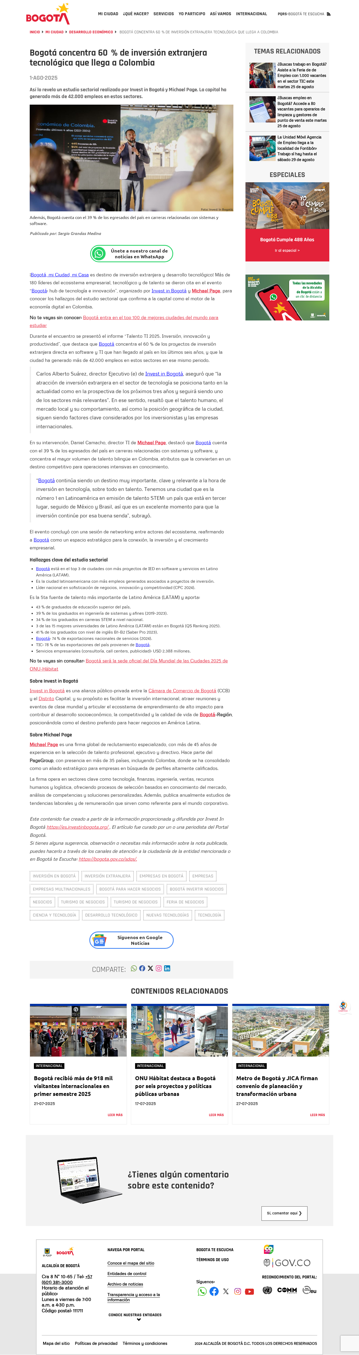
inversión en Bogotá (54, 876)
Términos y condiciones (145, 1343)
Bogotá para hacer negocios (130, 889)
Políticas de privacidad (96, 1343)
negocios (42, 902)
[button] (134, 969)
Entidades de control (126, 1273)
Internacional (49, 1065)
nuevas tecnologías (167, 915)
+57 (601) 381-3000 (67, 1279)
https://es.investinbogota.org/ (78, 827)
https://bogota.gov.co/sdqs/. (108, 859)
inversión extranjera (108, 876)
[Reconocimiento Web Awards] (309, 1289)
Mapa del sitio (56, 1343)
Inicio (35, 32)
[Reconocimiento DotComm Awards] (287, 1289)
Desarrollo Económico (91, 32)
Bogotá (39, 290)
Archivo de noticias (125, 1284)
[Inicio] (48, 13)
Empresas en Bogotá (161, 876)
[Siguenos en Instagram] (237, 1291)
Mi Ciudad (54, 32)
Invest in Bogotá (169, 290)
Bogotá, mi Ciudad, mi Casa (60, 274)
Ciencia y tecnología (54, 915)
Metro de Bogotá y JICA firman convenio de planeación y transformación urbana (277, 1085)
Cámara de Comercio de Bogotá (182, 690)
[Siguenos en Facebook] (202, 1291)
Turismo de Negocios (136, 902)
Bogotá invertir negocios (197, 889)
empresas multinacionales (61, 889)
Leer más (115, 1115)
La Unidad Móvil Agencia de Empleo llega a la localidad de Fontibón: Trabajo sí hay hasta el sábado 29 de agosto (299, 148)
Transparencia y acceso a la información (133, 1297)
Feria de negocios (185, 902)
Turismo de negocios (83, 902)
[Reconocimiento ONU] (267, 1289)
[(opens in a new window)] (159, 969)
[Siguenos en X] (225, 1291)
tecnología (209, 915)
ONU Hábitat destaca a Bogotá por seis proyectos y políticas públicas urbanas (175, 1085)
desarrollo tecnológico (111, 915)
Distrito (46, 698)
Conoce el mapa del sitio (130, 1263)
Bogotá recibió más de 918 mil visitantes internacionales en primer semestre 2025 (73, 1085)
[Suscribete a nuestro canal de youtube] (249, 1291)
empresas (202, 876)
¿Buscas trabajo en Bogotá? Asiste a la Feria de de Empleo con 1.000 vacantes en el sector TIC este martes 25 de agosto (302, 75)
